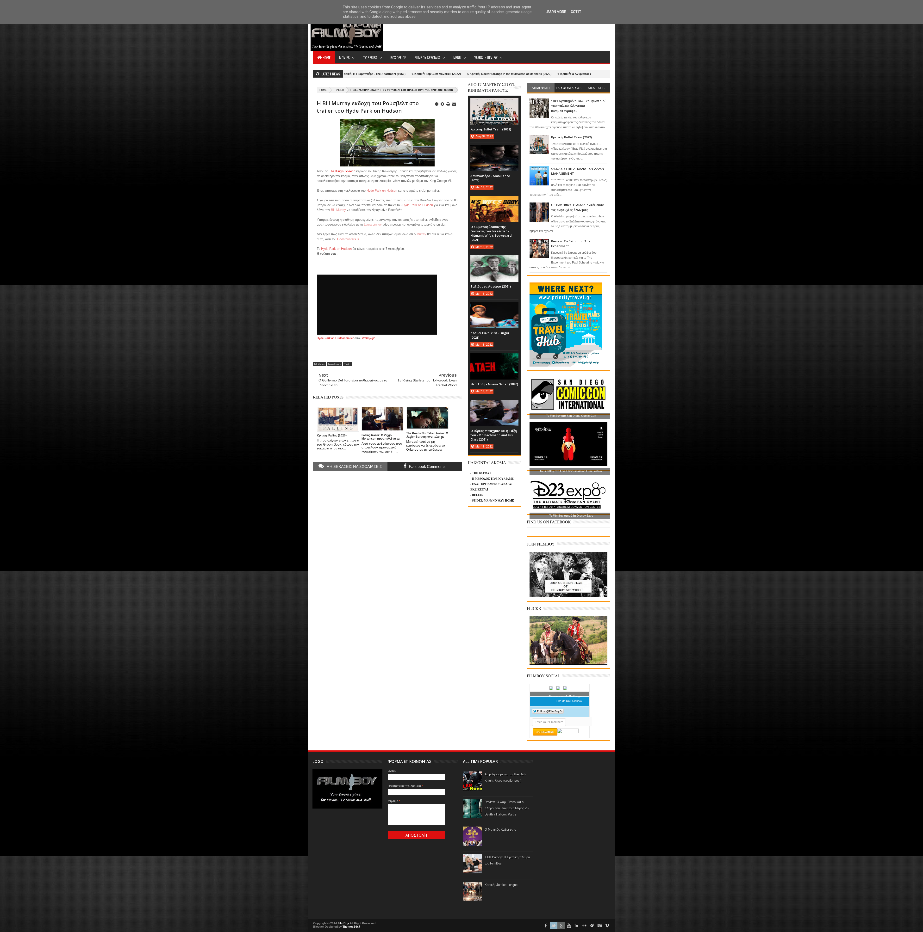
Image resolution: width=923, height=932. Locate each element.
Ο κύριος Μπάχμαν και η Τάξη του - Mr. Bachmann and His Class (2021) (493, 435)
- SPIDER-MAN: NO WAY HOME (492, 500)
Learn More (556, 12)
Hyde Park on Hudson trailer (335, 338)
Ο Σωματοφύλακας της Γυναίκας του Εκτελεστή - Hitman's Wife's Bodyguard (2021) (491, 233)
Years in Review (486, 57)
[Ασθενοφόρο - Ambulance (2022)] (494, 149)
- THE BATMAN (481, 473)
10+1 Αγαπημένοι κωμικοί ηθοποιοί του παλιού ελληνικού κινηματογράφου (578, 106)
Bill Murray (319, 364)
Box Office (398, 57)
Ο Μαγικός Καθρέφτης (500, 829)
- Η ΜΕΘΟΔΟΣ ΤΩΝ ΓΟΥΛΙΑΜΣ (492, 479)
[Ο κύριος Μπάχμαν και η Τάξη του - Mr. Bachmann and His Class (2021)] (494, 404)
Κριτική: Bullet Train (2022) (571, 137)
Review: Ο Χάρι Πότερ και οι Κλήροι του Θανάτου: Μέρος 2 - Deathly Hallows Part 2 (507, 808)
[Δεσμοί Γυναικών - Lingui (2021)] (494, 307)
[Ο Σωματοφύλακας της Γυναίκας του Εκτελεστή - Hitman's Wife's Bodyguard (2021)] (494, 200)
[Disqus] (387, 539)
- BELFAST (477, 495)
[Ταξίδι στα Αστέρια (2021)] (494, 260)
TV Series (370, 57)
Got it (576, 12)
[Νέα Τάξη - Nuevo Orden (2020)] (494, 358)
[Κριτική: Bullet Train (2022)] (494, 103)
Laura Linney (334, 364)
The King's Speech (342, 171)
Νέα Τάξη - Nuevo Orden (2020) (494, 384)
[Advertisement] (522, 32)
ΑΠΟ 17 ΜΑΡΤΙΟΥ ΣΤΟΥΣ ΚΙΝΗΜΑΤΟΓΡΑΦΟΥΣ (491, 87)
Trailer (338, 90)
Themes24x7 (351, 926)
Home (327, 57)
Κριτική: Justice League (501, 885)
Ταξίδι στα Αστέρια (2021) (490, 286)
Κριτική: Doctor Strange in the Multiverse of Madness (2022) (402, 74)
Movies (344, 57)
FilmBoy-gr (368, 338)
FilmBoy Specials (427, 57)
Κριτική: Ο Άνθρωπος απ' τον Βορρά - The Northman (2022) (492, 74)
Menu (457, 57)
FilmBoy (343, 923)
